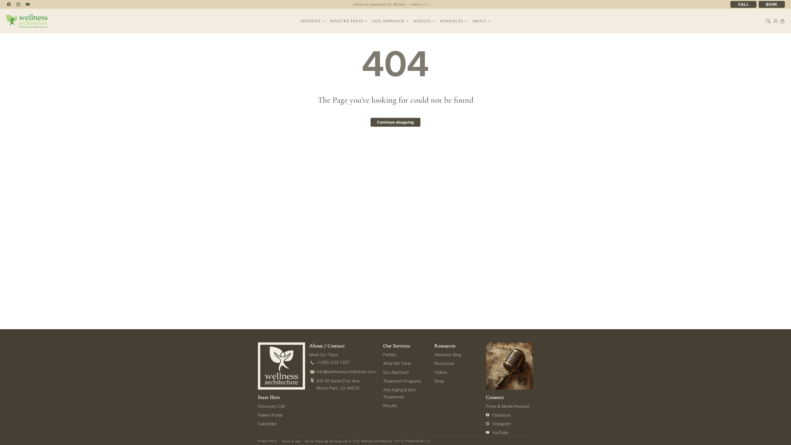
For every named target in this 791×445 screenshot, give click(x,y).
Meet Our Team (323, 354)
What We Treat (397, 363)
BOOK (771, 4)
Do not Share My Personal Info (326, 441)
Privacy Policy (267, 441)
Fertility (390, 354)
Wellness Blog (447, 354)
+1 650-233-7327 (333, 362)
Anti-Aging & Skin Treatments (399, 393)
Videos (441, 372)
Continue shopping (395, 122)
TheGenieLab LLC (417, 441)
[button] (768, 21)
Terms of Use (291, 441)
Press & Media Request (508, 406)
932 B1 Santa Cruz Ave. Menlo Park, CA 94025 (338, 384)
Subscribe (267, 423)
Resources (444, 363)
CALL (743, 4)
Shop (439, 381)
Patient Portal (270, 415)
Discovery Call (271, 406)
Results (422, 21)
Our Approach (396, 372)
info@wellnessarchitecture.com (346, 371)
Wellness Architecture (376, 441)
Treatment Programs (402, 381)
